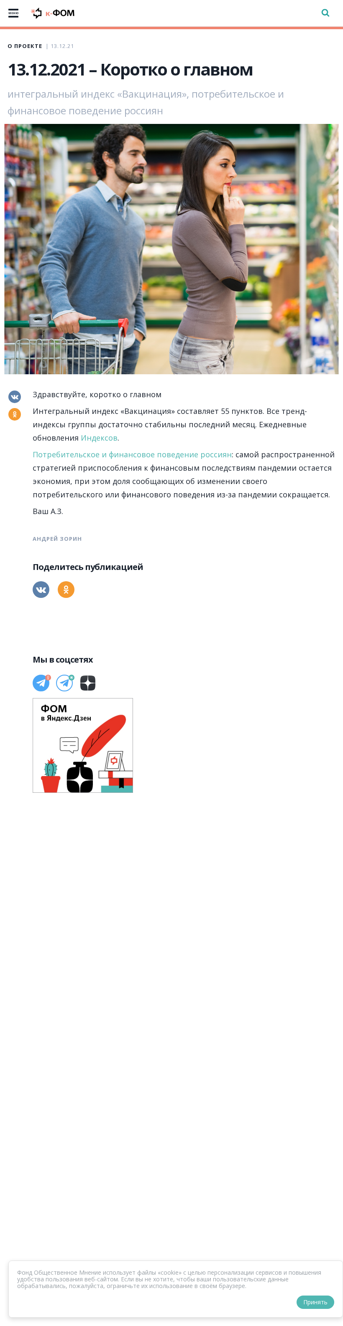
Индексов (99, 438)
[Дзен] (87, 683)
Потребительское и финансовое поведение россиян (132, 454)
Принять (315, 1302)
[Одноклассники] (14, 414)
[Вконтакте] (14, 397)
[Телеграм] (41, 683)
